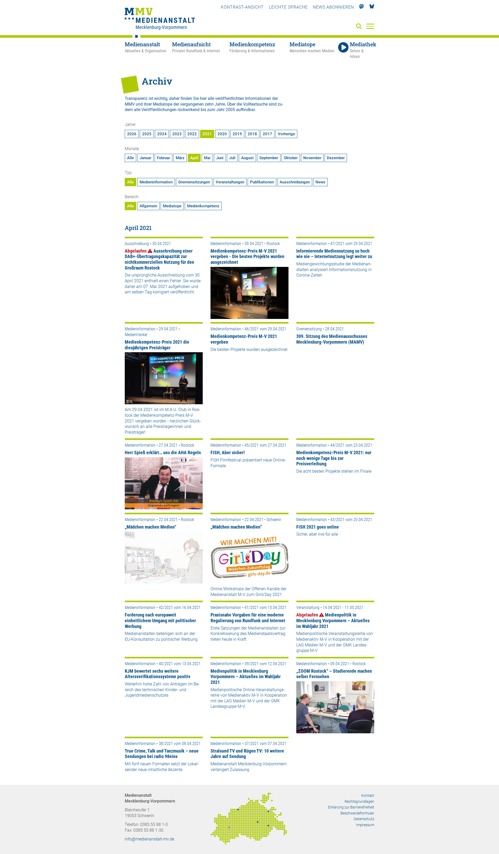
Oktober (291, 158)
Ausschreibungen (295, 182)
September (268, 158)
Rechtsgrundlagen (359, 801)
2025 (147, 134)
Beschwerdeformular (357, 813)
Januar (145, 158)
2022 (192, 134)
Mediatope (172, 206)
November (312, 158)
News (320, 182)
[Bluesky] (371, 7)
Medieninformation (156, 182)
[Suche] (360, 26)
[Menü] (370, 26)
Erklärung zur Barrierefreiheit (351, 807)
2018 (252, 134)
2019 (237, 134)
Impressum (365, 825)
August (247, 158)
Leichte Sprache (288, 7)
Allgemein (148, 206)
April (194, 158)
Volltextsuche (255, 104)
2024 (162, 134)
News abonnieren (333, 7)
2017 (267, 134)
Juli (232, 158)
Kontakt (367, 795)
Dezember (336, 158)
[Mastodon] (361, 7)
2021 (207, 134)
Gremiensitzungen (194, 182)
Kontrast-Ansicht (242, 7)
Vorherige (286, 134)
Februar (163, 158)
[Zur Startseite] (160, 19)
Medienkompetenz (203, 206)
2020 (222, 134)
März (180, 158)
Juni (220, 158)
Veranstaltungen (230, 182)
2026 (131, 134)
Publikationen (262, 182)
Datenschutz (364, 819)
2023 (177, 134)
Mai (207, 158)
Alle (130, 158)
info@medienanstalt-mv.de (149, 839)
